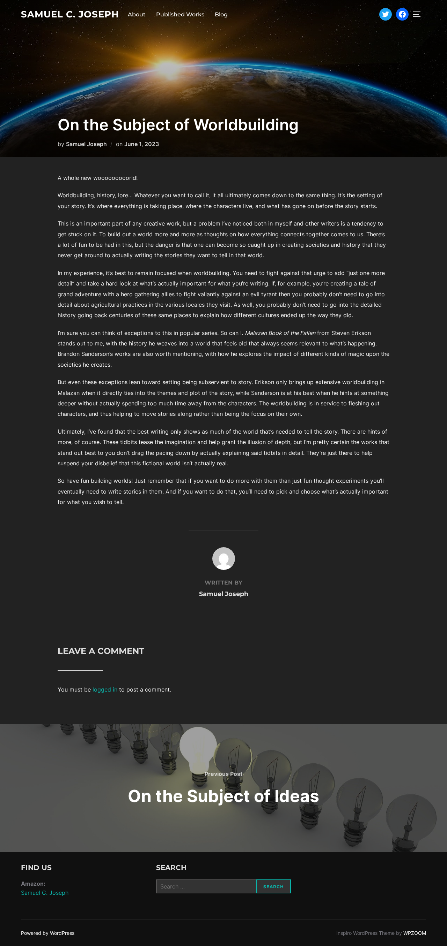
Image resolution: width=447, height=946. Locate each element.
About (137, 14)
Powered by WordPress (47, 933)
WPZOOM (414, 933)
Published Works (180, 14)
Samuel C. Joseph (70, 14)
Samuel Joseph (86, 143)
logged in (105, 689)
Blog (221, 14)
